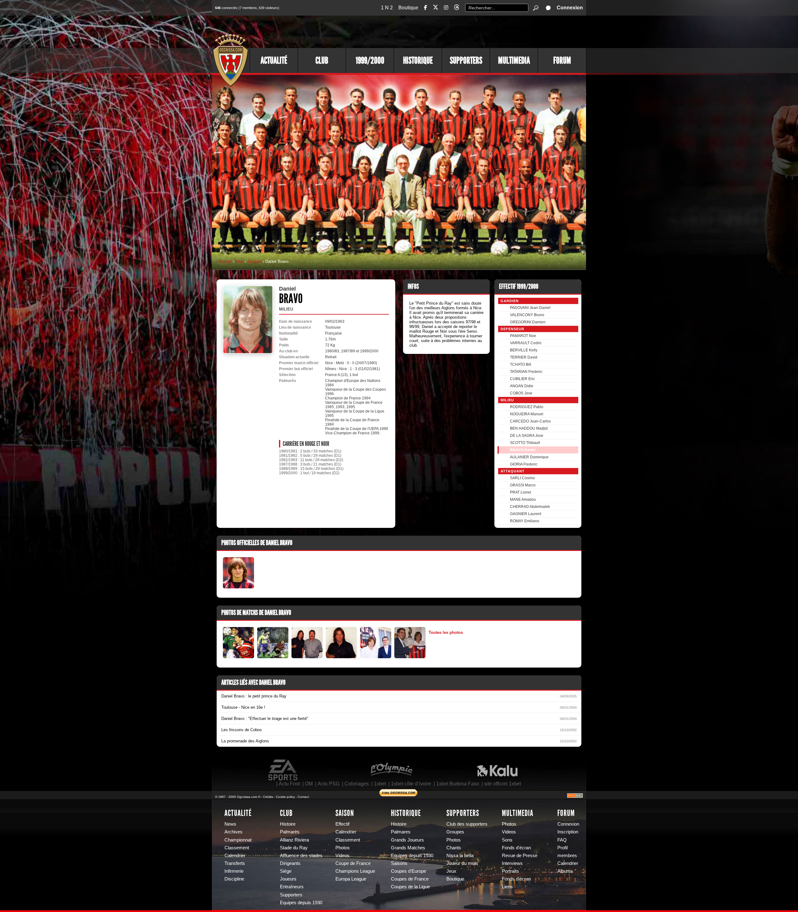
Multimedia (514, 60)
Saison (344, 813)
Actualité (274, 60)
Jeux (451, 871)
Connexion (570, 7)
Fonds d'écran (516, 847)
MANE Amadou (523, 499)
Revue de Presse (519, 855)
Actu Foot (289, 783)
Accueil (225, 261)
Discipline (234, 878)
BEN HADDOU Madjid (529, 428)
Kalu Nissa (497, 770)
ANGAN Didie (521, 386)
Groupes (455, 831)
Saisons (399, 863)
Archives (233, 831)
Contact (303, 797)
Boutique (408, 7)
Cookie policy (285, 797)
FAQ (562, 839)
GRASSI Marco (523, 485)
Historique (418, 60)
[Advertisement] (472, 31)
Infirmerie (233, 871)
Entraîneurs (292, 886)
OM (309, 783)
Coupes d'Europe (408, 871)
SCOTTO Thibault (525, 443)
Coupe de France (353, 863)
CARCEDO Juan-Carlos (530, 421)
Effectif (342, 824)
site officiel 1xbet (502, 783)
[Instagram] (446, 7)
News (230, 824)
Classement (236, 847)
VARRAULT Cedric (526, 343)
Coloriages (356, 783)
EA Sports (283, 770)
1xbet (380, 783)
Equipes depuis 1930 (301, 902)
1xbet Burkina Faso (457, 783)
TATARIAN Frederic (526, 371)
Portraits (510, 871)
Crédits (268, 797)
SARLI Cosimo (522, 478)
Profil (562, 847)
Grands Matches (408, 847)
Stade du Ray (294, 847)
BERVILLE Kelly (523, 350)
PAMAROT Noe (523, 336)
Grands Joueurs (407, 839)
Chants (453, 847)
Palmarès (290, 831)
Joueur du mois (462, 863)
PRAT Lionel (520, 492)
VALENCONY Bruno (527, 315)
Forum (562, 60)
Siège (285, 871)
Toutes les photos (446, 632)
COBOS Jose (521, 393)
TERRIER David (523, 357)
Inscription (567, 831)
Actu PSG (328, 783)
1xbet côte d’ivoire (411, 783)
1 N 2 (387, 7)
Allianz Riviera (294, 839)
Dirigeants (290, 863)
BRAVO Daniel (523, 450)
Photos (342, 847)
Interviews (512, 863)
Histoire (288, 824)
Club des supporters (467, 824)
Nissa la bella (460, 855)
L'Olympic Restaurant (391, 770)
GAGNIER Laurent (525, 514)
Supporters (466, 60)
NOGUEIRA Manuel (526, 414)
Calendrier (234, 855)
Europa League (350, 878)
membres (567, 855)
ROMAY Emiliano (524, 521)
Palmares (401, 831)
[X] (435, 8)
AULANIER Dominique (529, 457)
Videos (342, 855)
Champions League (355, 871)
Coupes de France (410, 878)
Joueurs (254, 261)
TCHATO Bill (520, 364)
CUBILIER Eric (522, 379)
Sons (507, 839)
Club (321, 60)
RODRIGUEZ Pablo (526, 407)
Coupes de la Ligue (410, 886)
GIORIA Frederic (523, 464)
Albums (565, 871)
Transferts (234, 863)
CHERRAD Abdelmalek (530, 506)
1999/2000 (370, 60)
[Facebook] (425, 7)
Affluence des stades (301, 855)
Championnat (238, 839)
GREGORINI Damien (528, 322)
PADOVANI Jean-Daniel (530, 308)
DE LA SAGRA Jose (526, 435)
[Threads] (456, 8)
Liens (507, 886)
